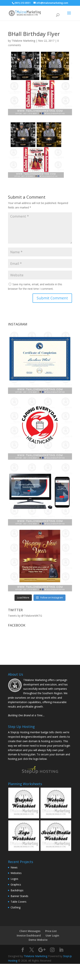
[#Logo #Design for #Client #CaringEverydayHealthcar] (40, 428)
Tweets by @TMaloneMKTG (25, 615)
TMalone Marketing (23, 40)
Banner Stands (19, 896)
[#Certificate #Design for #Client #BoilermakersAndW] (40, 362)
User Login (52, 935)
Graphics (16, 884)
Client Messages (29, 931)
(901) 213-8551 (23, 2)
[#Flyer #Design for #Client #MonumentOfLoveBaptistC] (40, 559)
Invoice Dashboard (29, 935)
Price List (51, 931)
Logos (14, 879)
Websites (16, 873)
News (14, 867)
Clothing (15, 907)
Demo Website (38, 939)
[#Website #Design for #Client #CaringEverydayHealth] (40, 494)
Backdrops (17, 890)
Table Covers (18, 901)
